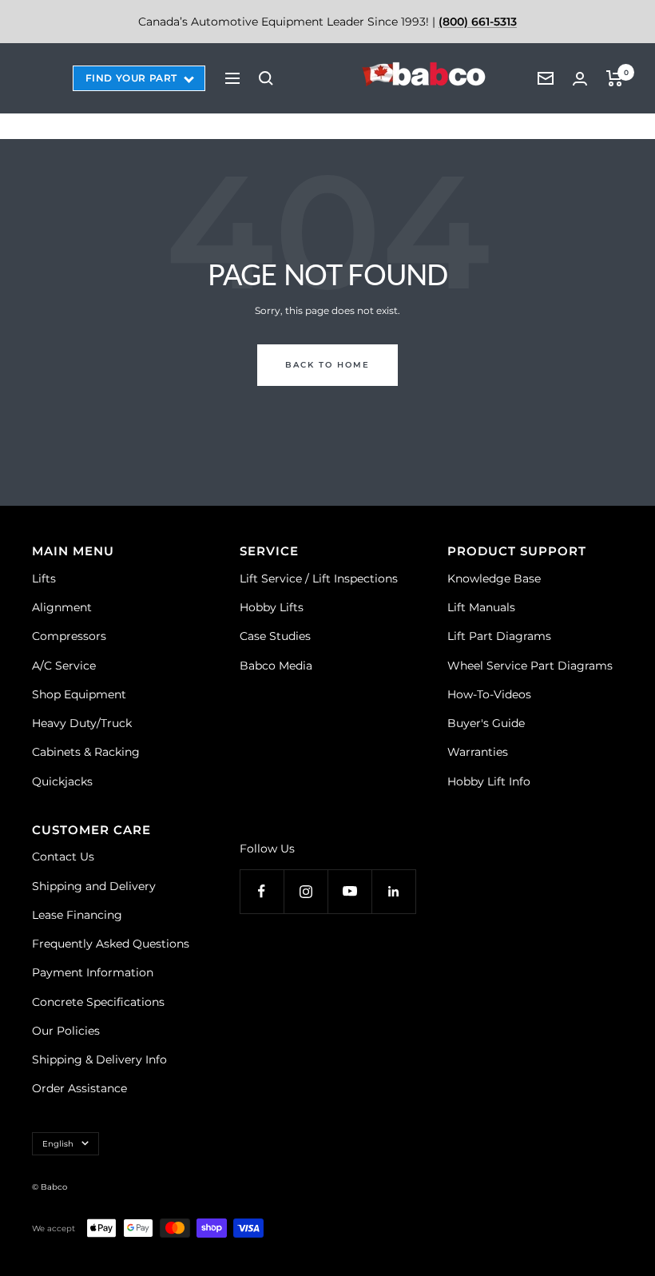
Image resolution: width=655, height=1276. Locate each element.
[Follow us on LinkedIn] (393, 891)
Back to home (327, 365)
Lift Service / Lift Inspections (319, 578)
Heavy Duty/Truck (82, 723)
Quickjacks (62, 781)
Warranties (477, 752)
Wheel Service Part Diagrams (530, 665)
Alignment (62, 607)
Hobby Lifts (272, 607)
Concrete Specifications (98, 1002)
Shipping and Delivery (94, 886)
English (57, 1144)
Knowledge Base (494, 578)
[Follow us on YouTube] (349, 891)
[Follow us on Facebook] (262, 891)
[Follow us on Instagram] (306, 891)
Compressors (69, 636)
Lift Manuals (481, 607)
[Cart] (614, 78)
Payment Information (92, 972)
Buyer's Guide (486, 723)
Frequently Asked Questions (110, 943)
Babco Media (276, 665)
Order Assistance (79, 1088)
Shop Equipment (79, 694)
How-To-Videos (489, 694)
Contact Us (63, 856)
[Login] (580, 78)
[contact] (546, 78)
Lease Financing (77, 915)
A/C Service (64, 665)
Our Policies (66, 1031)
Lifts (44, 578)
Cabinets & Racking (86, 752)
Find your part (131, 78)
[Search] (266, 78)
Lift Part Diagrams (499, 636)
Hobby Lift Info (488, 781)
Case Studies (275, 636)
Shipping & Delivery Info (99, 1059)
